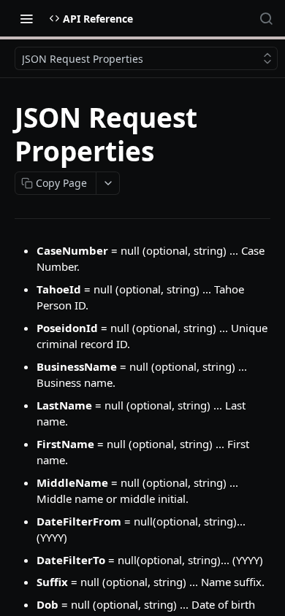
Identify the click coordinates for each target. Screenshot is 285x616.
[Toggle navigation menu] (26, 18)
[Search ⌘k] (266, 18)
